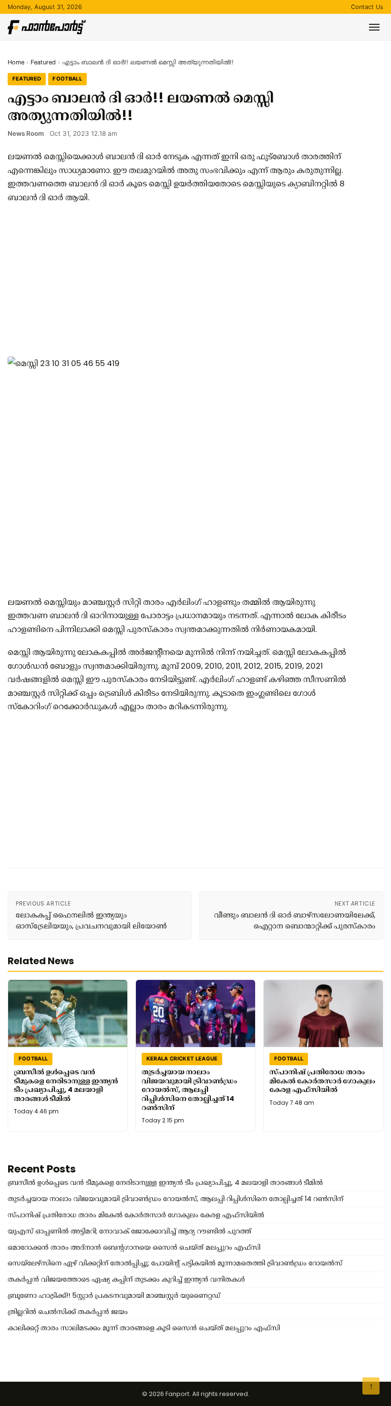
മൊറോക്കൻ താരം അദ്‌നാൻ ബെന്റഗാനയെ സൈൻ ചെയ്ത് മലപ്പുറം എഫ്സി (134, 1247)
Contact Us (367, 6)
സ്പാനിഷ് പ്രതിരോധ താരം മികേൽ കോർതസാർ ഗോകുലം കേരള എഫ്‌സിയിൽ (322, 1080)
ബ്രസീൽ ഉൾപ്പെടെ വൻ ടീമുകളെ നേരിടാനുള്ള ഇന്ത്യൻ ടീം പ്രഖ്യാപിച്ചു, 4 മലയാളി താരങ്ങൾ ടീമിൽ (66, 1085)
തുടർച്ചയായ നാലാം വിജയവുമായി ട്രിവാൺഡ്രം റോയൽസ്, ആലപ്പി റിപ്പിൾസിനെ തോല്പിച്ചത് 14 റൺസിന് (189, 1089)
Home (16, 62)
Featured (43, 62)
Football (67, 78)
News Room (26, 133)
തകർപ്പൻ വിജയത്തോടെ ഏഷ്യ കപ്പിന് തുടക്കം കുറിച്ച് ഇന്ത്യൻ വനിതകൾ (126, 1279)
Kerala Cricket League (182, 1058)
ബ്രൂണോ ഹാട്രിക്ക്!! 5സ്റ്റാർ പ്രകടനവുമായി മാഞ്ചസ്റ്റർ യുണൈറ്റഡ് (114, 1295)
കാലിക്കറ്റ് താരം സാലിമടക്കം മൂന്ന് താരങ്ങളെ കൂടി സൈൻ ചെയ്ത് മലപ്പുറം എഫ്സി (144, 1328)
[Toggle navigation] (374, 27)
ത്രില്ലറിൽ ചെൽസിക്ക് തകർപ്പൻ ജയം (68, 1311)
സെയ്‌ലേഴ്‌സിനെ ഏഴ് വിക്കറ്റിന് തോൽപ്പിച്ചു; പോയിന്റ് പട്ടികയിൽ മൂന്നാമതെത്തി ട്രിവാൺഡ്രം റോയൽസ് (175, 1263)
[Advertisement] (179, 280)
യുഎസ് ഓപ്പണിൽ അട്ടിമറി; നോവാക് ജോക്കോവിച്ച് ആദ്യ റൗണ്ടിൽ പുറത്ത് (129, 1231)
